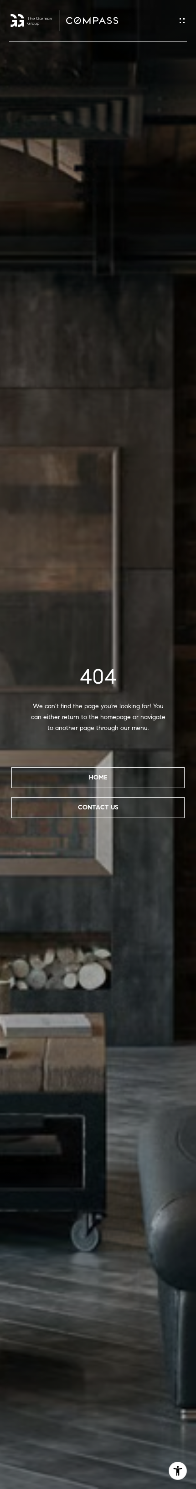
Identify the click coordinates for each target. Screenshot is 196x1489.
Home (98, 777)
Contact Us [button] (98, 807)
